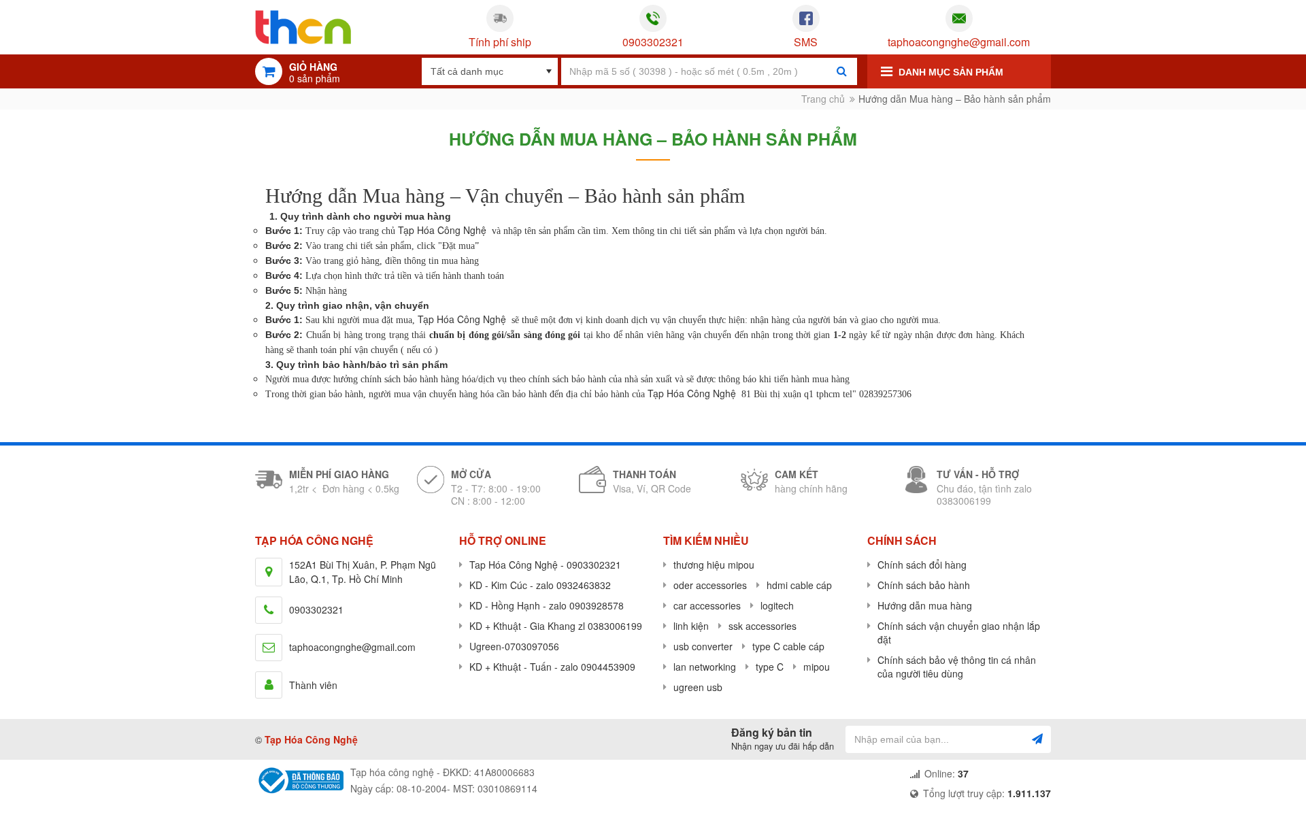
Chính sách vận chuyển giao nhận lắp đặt (958, 632)
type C (770, 666)
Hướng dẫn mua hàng (924, 605)
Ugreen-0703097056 (514, 646)
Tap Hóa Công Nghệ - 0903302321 (545, 564)
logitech (777, 605)
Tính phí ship (500, 42)
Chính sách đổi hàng (922, 564)
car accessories (707, 605)
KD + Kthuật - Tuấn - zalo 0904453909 (552, 666)
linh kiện (691, 626)
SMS (806, 42)
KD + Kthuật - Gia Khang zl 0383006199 (555, 626)
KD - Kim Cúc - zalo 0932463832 (540, 585)
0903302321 (653, 42)
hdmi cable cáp (799, 585)
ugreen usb (697, 687)
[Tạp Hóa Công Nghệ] (303, 27)
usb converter (703, 646)
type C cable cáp (788, 646)
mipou (816, 666)
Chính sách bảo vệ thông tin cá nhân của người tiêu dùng (956, 666)
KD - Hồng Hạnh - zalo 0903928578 (546, 605)
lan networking (704, 666)
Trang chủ (823, 98)
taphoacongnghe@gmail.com (959, 42)
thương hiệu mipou (713, 564)
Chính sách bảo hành (923, 585)
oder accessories (710, 585)
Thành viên (313, 685)
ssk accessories (763, 626)
